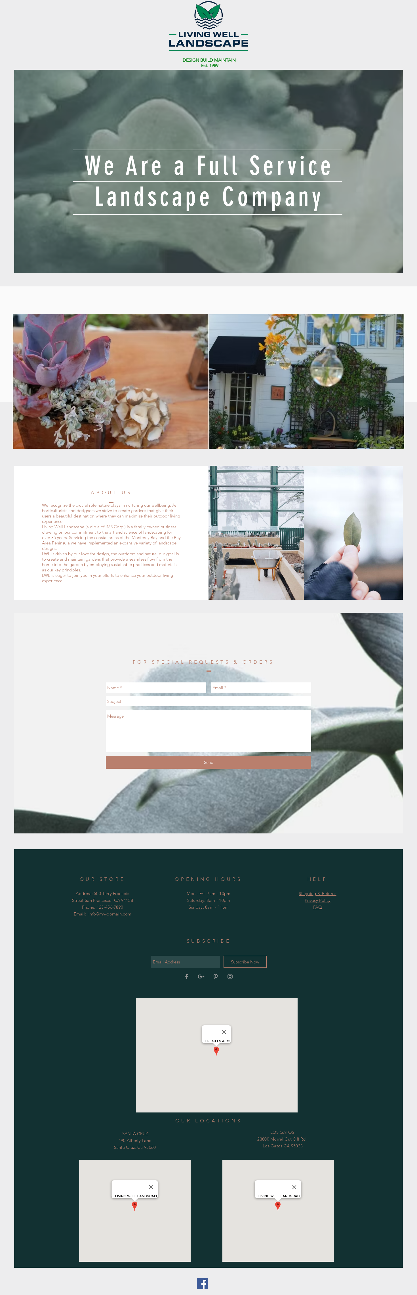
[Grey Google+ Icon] (201, 976)
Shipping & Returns (317, 893)
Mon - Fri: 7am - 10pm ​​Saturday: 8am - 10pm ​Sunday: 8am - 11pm (208, 900)
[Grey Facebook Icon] (186, 976)
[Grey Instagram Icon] (230, 976)
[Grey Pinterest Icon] (215, 976)
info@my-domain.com (110, 914)
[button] (208, 381)
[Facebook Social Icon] (202, 1283)
